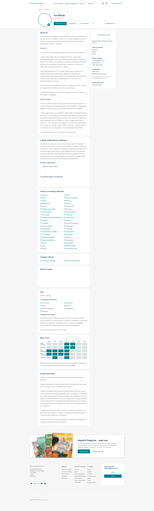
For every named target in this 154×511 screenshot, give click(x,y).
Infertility (44, 220)
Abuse (68, 195)
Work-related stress (71, 248)
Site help (64, 476)
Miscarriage (69, 228)
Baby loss (68, 200)
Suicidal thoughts (71, 245)
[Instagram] (34, 483)
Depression (69, 209)
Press (89, 480)
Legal (88, 478)
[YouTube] (41, 483)
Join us (77, 469)
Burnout (68, 203)
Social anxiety (70, 243)
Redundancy (69, 234)
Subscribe (84, 451)
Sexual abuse (69, 240)
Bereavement (46, 203)
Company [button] (90, 466)
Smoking (44, 243)
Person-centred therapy (73, 260)
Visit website (84, 23)
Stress (44, 245)
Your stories (65, 474)
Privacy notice (91, 482)
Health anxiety (70, 217)
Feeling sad (69, 214)
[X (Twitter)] (38, 483)
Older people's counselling (49, 231)
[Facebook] (31, 483)
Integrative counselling (48, 260)
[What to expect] (63, 278)
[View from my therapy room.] (47, 278)
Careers (90, 472)
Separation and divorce (48, 240)
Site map (64, 478)
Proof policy (78, 478)
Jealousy (68, 220)
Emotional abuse (71, 212)
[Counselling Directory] (40, 3)
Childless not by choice (49, 209)
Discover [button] (82, 3)
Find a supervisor (79, 474)
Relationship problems (48, 237)
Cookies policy (91, 476)
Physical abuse (46, 234)
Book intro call (60, 23)
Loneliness (45, 223)
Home (39, 9)
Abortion (44, 195)
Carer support (70, 206)
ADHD (44, 197)
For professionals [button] (80, 466)
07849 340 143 (109, 23)
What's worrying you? (71, 3)
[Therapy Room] (80, 278)
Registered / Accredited (50, 166)
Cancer (44, 206)
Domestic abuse (47, 212)
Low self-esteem (47, 226)
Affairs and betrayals (72, 197)
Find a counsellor (58, 3)
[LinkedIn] (44, 483)
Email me (72, 23)
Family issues (46, 214)
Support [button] (64, 466)
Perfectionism (70, 231)
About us (90, 3)
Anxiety (44, 200)
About (89, 469)
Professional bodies (80, 476)
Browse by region (67, 471)
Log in (76, 471)
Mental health (46, 228)
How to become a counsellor (80, 481)
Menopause (69, 226)
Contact (89, 474)
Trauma (44, 248)
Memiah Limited (44, 499)
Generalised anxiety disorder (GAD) (52, 217)
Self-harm (68, 237)
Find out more (98, 451)
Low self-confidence (72, 223)
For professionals (117, 4)
